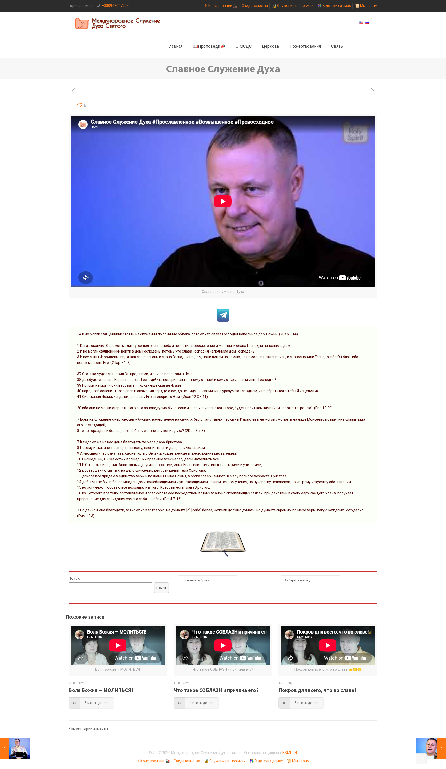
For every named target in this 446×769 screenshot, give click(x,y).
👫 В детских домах (334, 6)
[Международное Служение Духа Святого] (118, 23)
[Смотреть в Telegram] (223, 320)
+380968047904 (115, 6)
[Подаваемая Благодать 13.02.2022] (15, 748)
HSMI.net (289, 753)
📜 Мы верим (366, 6)
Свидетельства (255, 6)
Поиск (74, 578)
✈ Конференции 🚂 (220, 6)
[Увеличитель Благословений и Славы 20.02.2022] (431, 748)
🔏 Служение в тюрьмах (292, 6)
